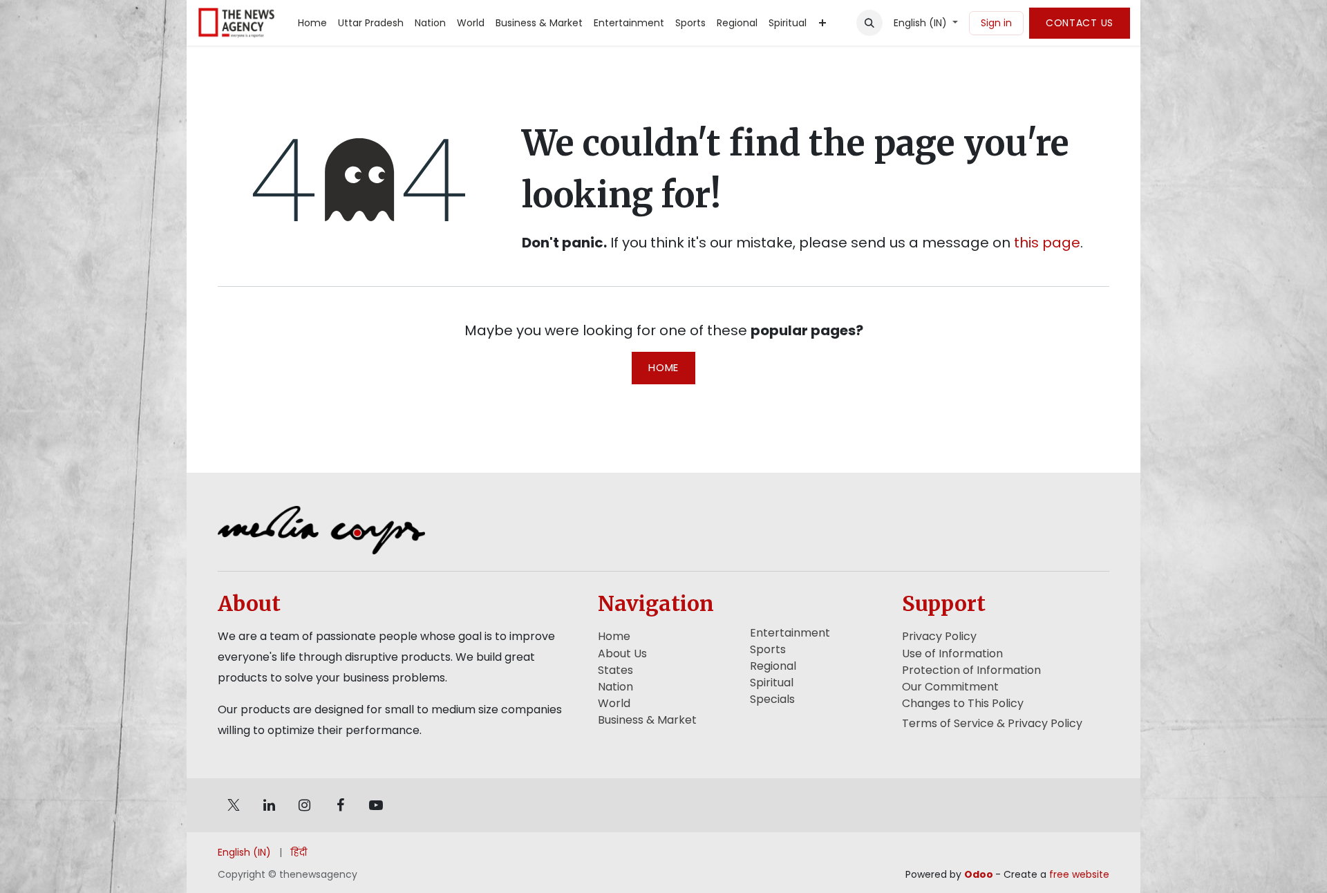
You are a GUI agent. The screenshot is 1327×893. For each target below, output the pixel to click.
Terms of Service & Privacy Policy (992, 723)
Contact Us (1079, 23)
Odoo (979, 874)
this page (1047, 242)
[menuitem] (312, 23)
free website (1079, 874)
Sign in (996, 23)
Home (663, 367)
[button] (869, 23)
